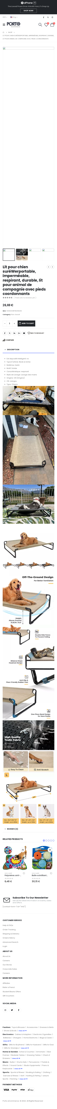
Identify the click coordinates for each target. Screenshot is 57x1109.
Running (13, 1079)
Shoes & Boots (10, 1030)
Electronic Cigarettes (42, 1034)
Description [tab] (13, 349)
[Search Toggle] (40, 24)
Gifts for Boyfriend (16, 1044)
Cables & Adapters (23, 1034)
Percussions (34, 1062)
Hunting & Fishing (33, 1075)
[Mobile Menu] (5, 24)
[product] (15, 857)
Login (5, 946)
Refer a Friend (9, 987)
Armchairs (40, 1051)
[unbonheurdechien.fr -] (13, 24)
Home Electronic (30, 1037)
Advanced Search (10, 942)
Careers (6, 960)
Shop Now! (28, 11)
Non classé (15, 314)
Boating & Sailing (33, 1072)
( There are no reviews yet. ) (25, 298)
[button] (44, 840)
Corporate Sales (10, 969)
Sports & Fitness (17, 1072)
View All (22, 1031)
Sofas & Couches (26, 1051)
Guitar (12, 1062)
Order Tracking (9, 929)
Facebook (5, 333)
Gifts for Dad (48, 1044)
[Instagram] (52, 17)
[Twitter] (48, 17)
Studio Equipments (32, 1065)
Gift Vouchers (8, 995)
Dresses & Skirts (47, 1027)
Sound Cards (16, 1065)
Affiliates (6, 983)
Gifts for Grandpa (11, 1048)
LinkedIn (14, 333)
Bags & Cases (46, 1037)
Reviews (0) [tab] (12, 829)
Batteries (7, 1037)
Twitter (9, 333)
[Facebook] (43, 17)
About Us (6, 956)
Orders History (9, 938)
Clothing (46, 1072)
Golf (22, 1075)
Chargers (17, 1037)
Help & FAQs (8, 925)
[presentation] (6, 147)
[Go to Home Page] (4, 32)
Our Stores (7, 964)
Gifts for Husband (33, 1044)
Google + (19, 333)
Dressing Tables (34, 1055)
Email (24, 333)
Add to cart (28, 323)
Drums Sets (22, 1062)
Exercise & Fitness (10, 1075)
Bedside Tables (18, 1055)
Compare (9, 340)
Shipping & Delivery (11, 933)
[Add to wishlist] (24, 873)
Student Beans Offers (12, 991)
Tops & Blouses (18, 1027)
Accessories (32, 1027)
